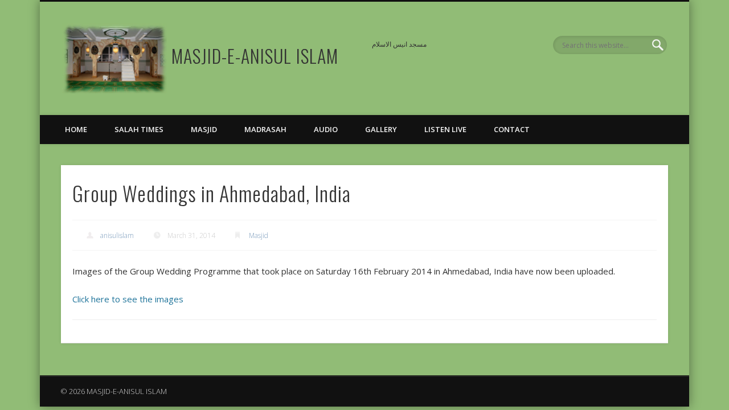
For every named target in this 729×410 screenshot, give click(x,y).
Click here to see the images (127, 299)
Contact (512, 129)
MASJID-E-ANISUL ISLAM (254, 55)
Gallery (381, 129)
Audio (326, 129)
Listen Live (445, 129)
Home (76, 129)
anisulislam (117, 235)
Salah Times (138, 129)
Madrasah (265, 129)
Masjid (204, 129)
